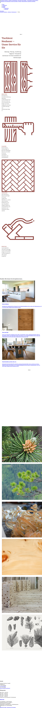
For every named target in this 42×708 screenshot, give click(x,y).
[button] (21, 26)
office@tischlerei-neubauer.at (5, 688)
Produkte (3, 6)
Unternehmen (4, 5)
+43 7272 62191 (3, 686)
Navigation (2, 11)
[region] (21, 21)
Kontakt (3, 7)
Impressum (6, 9)
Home (3, 4)
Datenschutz (6, 8)
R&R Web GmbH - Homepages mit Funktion (8, 707)
